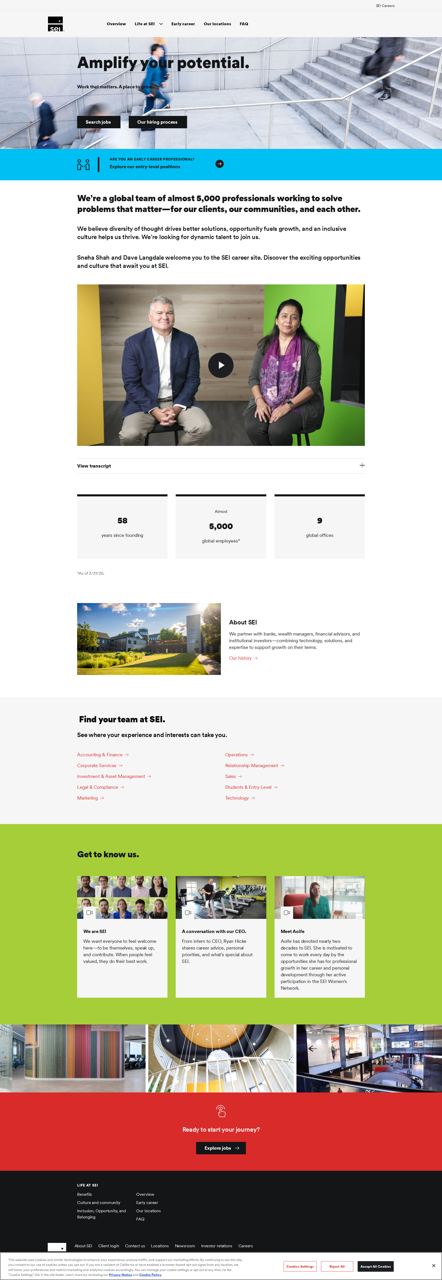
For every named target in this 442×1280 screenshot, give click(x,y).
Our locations (217, 23)
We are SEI (94, 931)
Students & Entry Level (248, 787)
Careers (245, 1245)
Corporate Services (96, 765)
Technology (237, 798)
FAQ (244, 23)
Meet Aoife (292, 931)
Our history (240, 658)
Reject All (337, 1266)
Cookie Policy (150, 1275)
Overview (116, 23)
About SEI (83, 1245)
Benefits (84, 1194)
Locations (159, 1245)
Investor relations (216, 1245)
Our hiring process (157, 122)
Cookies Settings (300, 1266)
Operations (236, 754)
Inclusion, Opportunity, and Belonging (101, 1213)
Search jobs (98, 122)
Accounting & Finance (100, 754)
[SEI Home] (56, 24)
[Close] (433, 1265)
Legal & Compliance (97, 787)
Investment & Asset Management (111, 776)
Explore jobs (218, 1148)
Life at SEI (145, 23)
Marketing (87, 798)
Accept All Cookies (375, 1266)
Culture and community (98, 1202)
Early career (183, 23)
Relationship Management (251, 765)
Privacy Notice (120, 1275)
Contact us (135, 1245)
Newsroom (185, 1245)
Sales (230, 776)
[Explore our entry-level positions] (354, 164)
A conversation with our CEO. (214, 931)
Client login (108, 1245)
